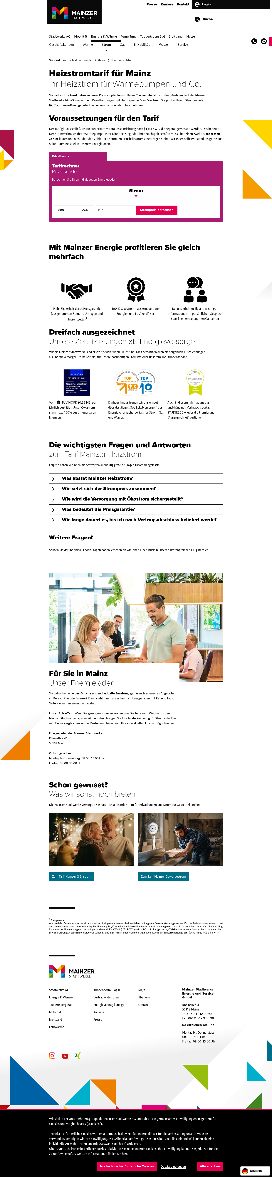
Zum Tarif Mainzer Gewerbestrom (163, 876)
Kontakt (183, 4)
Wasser (164, 44)
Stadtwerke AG (59, 36)
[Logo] (72, 968)
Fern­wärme (129, 36)
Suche (207, 19)
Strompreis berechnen (156, 210)
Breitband (55, 1019)
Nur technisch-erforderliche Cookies (127, 1166)
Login (206, 4)
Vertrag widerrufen (106, 997)
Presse (152, 4)
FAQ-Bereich (199, 550)
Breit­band (176, 36)
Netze (190, 36)
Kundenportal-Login (106, 990)
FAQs (141, 990)
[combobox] (115, 210)
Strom (106, 44)
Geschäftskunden (61, 44)
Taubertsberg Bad (152, 36)
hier (124, 1154)
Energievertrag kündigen (109, 1005)
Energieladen (101, 144)
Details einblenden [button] (173, 1166)
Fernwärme (56, 1027)
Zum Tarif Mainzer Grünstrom (71, 876)
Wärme (88, 44)
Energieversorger (64, 357)
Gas (122, 44)
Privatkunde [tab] (60, 156)
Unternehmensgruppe (83, 1119)
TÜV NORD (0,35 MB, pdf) (80, 402)
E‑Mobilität (142, 44)
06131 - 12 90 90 (200, 1014)
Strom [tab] (136, 190)
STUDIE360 (175, 412)
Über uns (144, 997)
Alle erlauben (210, 1166)
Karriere (167, 4)
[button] (136, 478)
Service (183, 44)
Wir (51, 1119)
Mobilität (80, 36)
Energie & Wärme (104, 36)
